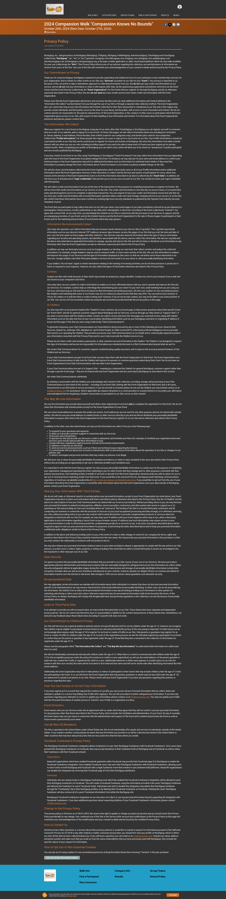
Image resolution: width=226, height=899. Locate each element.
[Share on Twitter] (170, 24)
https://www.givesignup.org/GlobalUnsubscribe (114, 480)
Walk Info (93, 15)
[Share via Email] (174, 24)
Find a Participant (147, 15)
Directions (51, 32)
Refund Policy (157, 876)
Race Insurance (88, 882)
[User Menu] (180, 7)
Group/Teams (127, 15)
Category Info (109, 15)
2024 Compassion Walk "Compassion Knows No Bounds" (98, 24)
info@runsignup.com (56, 391)
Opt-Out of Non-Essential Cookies (61, 858)
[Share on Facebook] (165, 24)
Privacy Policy (72, 896)
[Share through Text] (178, 24)
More (176, 15)
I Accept (173, 895)
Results (165, 15)
